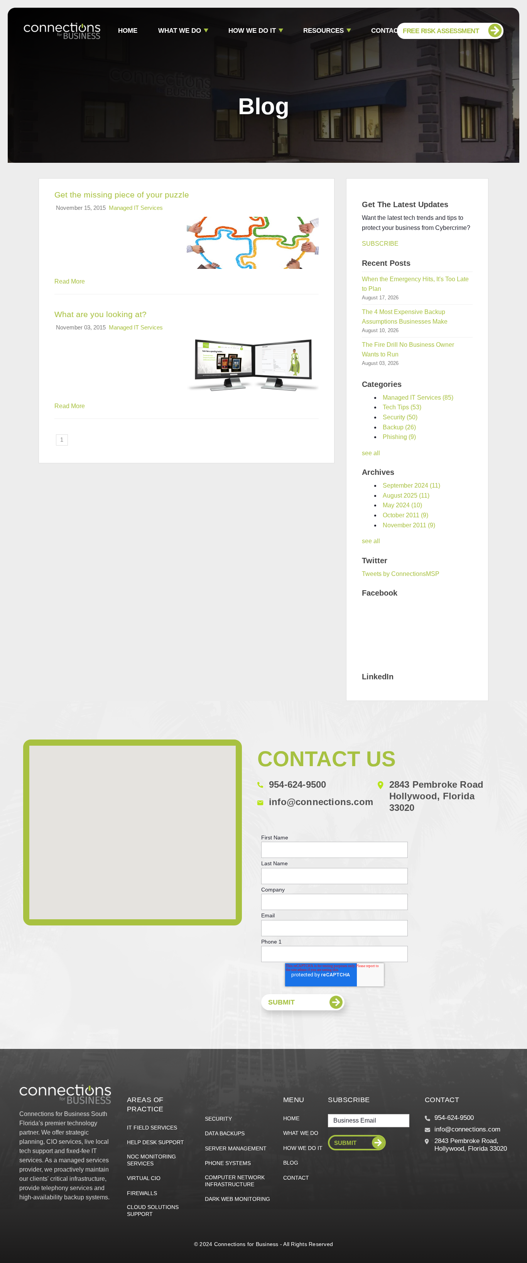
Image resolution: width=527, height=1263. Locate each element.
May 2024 (402, 505)
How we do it (252, 30)
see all (371, 453)
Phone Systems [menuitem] (228, 1163)
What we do (179, 30)
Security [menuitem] (218, 1119)
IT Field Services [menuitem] (152, 1128)
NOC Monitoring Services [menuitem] (151, 1160)
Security (400, 417)
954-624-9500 (297, 784)
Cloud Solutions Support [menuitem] (153, 1210)
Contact (386, 30)
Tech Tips (402, 407)
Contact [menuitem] (296, 1178)
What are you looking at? (100, 314)
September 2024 (411, 485)
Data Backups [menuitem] (225, 1133)
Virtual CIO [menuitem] (143, 1178)
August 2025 (406, 495)
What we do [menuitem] (300, 1133)
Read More (69, 281)
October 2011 (405, 515)
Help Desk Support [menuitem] (155, 1142)
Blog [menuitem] (290, 1163)
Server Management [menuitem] (236, 1148)
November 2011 (409, 525)
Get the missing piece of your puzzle (121, 194)
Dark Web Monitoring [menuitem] (237, 1199)
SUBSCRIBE (380, 243)
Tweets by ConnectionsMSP (400, 574)
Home (127, 30)
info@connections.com (321, 802)
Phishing (399, 437)
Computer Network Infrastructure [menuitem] (235, 1180)
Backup (399, 427)
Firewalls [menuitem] (142, 1193)
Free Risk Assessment (441, 31)
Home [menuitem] (291, 1118)
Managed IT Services (136, 208)
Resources (323, 30)
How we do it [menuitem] (303, 1148)
